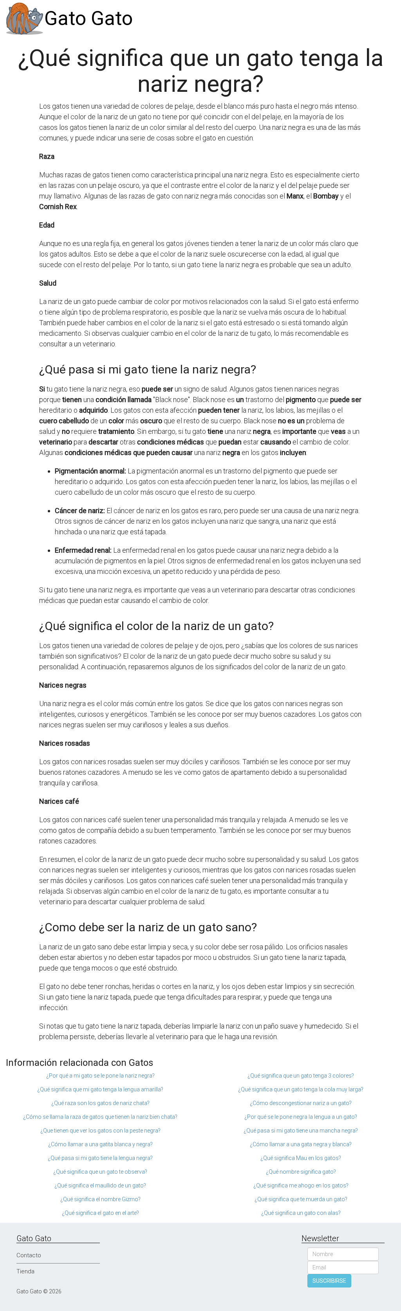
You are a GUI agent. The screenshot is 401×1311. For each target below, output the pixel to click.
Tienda (25, 1271)
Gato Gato (88, 18)
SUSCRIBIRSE (329, 1281)
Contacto (28, 1255)
